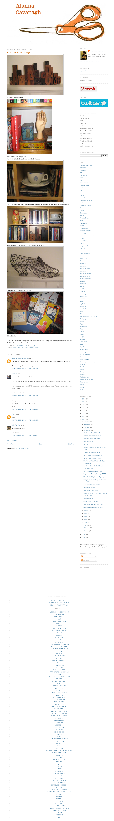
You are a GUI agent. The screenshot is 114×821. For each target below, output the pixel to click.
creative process (85, 203)
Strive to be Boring (89, 488)
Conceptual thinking (86, 200)
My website (83, 71)
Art (81, 173)
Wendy (14, 414)
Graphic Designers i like (87, 236)
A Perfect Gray (16, 425)
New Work (83, 309)
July (85, 513)
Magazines (83, 296)
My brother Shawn (85, 304)
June (85, 516)
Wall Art (82, 374)
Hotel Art (83, 248)
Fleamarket (83, 223)
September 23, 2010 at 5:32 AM (25, 369)
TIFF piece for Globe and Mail (92, 471)
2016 (84, 402)
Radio (82, 334)
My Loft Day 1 (87, 444)
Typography (83, 372)
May (85, 519)
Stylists (82, 347)
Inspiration (83, 266)
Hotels (82, 251)
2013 (84, 410)
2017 (84, 399)
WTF (81, 389)
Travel (82, 367)
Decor (20, 347)
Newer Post (10, 444)
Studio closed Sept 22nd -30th (92, 433)
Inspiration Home (85, 268)
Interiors (82, 281)
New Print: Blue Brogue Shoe (92, 485)
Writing (82, 387)
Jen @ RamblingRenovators (20, 358)
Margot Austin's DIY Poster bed (92, 455)
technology (83, 352)
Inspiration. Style (85, 276)
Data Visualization (85, 205)
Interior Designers (85, 278)
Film (81, 220)
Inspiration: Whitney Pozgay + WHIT (94, 474)
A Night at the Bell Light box (92, 452)
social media (84, 342)
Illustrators (83, 261)
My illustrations (59, 600)
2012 (84, 413)
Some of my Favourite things (92, 436)
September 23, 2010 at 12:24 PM (25, 409)
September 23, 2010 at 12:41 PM (25, 420)
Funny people (29, 347)
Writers (82, 384)
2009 (84, 534)
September (87, 430)
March (86, 525)
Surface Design (84, 349)
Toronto (82, 364)
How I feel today (85, 253)
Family (82, 215)
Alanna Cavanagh (97, 51)
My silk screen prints (59, 603)
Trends (82, 369)
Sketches (82, 339)
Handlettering (84, 241)
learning (82, 286)
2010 (84, 419)
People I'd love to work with (88, 316)
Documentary (84, 213)
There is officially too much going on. (94, 477)
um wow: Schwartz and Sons (92, 458)
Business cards (84, 185)
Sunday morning (88, 498)
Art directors (83, 175)
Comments (86, 560)
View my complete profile (89, 62)
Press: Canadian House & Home (93, 507)
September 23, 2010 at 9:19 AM (25, 396)
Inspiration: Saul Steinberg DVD (93, 504)
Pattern (82, 314)
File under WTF (88, 441)
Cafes (81, 188)
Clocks (82, 190)
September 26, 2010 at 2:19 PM (25, 436)
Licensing (83, 294)
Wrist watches (84, 382)
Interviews (83, 284)
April (86, 522)
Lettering (83, 291)
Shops (82, 337)
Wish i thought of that (86, 379)
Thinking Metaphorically (87, 362)
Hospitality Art (84, 246)
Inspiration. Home (85, 273)
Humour (82, 256)
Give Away (83, 233)
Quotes (82, 331)
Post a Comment (12, 440)
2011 (84, 416)
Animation (83, 167)
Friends (82, 226)
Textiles (82, 357)
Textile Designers (85, 354)
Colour (82, 195)
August (86, 511)
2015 (84, 405)
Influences (83, 263)
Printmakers (83, 326)
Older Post (70, 444)
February (87, 528)
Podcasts (82, 321)
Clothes (82, 193)
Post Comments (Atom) (22, 448)
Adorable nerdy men (86, 165)
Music (82, 301)
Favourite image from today (91, 439)
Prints (81, 329)
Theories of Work (85, 359)
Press (81, 324)
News (81, 311)
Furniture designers (86, 231)
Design (82, 210)
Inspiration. (83, 271)
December (87, 422)
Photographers (84, 319)
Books (15, 347)
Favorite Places (84, 218)
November (87, 425)
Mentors (82, 299)
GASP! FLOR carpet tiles (90, 501)
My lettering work (59, 605)
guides (82, 238)
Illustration (83, 258)
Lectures (82, 289)
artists (81, 178)
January (86, 531)
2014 (84, 408)
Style (81, 344)
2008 (84, 537)
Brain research (84, 183)
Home (37, 347)
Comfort (82, 198)
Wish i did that (84, 377)
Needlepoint (83, 306)
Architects (83, 170)
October (86, 427)
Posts (84, 556)
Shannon (14, 374)
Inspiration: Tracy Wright (91, 490)
